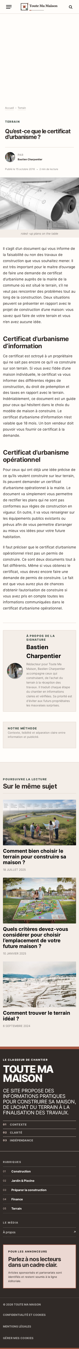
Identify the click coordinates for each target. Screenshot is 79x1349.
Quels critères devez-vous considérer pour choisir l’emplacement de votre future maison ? (35, 937)
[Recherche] (70, 7)
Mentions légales (17, 1326)
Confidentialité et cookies (24, 1314)
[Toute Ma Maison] (41, 7)
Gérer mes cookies (18, 1338)
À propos (39, 1232)
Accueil (9, 107)
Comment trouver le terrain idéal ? (36, 1016)
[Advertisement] (39, 55)
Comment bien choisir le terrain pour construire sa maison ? (34, 856)
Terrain (22, 107)
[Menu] (8, 7)
